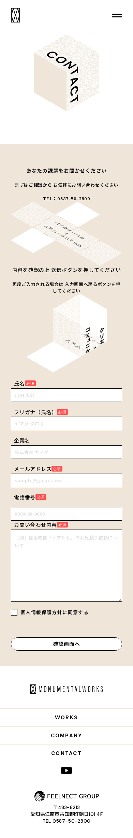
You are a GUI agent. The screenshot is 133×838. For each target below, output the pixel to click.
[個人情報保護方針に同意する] (14, 613)
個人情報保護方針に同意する (54, 612)
